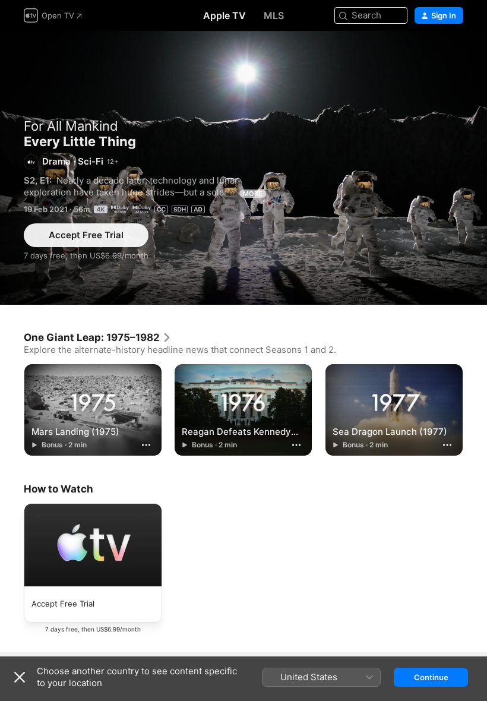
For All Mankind (71, 126)
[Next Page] (475, 409)
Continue (431, 677)
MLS (274, 15)
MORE (253, 194)
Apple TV (224, 15)
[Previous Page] (12, 409)
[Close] (19, 677)
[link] (98, 337)
